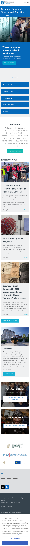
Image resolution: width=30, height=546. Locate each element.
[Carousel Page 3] (17, 77)
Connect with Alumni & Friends (15, 399)
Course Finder (9, 63)
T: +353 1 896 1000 (6, 506)
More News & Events (10, 321)
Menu (7, 16)
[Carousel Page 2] (15, 77)
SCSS (2, 473)
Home (3, 478)
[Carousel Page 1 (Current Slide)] (13, 77)
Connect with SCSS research (15, 426)
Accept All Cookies (15, 543)
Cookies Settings (15, 538)
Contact (15, 478)
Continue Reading (15, 151)
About (9, 478)
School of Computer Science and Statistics (12, 10)
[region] (15, 530)
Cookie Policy (19, 535)
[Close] (28, 516)
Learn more (9, 374)
